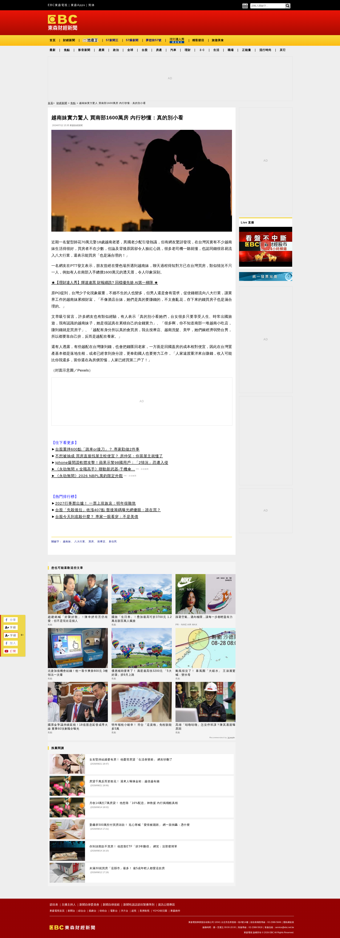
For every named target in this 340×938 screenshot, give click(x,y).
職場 (231, 49)
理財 (188, 49)
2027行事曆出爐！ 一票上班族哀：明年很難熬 (95, 503)
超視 (133, 910)
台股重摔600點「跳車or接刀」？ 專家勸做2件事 (97, 449)
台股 (145, 49)
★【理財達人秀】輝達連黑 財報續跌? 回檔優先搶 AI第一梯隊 (102, 282)
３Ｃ (202, 49)
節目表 (54, 904)
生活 (216, 49)
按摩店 (101, 541)
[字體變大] (11, 628)
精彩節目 (198, 40)
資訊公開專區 (166, 904)
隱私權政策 (288, 922)
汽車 (173, 49)
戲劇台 (92, 910)
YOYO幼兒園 (160, 910)
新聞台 (71, 910)
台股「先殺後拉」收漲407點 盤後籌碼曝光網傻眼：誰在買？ (108, 510)
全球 (130, 49)
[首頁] (62, 22)
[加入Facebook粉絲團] (11, 644)
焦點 (67, 49)
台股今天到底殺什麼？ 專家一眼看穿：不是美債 (96, 516)
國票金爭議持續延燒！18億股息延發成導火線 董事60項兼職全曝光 (78, 726)
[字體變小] (11, 637)
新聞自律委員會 (89, 904)
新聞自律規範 (111, 904)
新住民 (113, 541)
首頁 (53, 40)
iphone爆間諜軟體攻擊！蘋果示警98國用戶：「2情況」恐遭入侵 (111, 462)
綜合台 (82, 910)
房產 (159, 49)
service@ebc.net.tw (284, 927)
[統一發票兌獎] (265, 279)
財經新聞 (69, 40)
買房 (91, 541)
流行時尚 (265, 49)
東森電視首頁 (57, 910)
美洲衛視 (144, 910)
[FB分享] (11, 621)
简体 (91, 5)
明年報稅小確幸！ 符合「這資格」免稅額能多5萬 (142, 726)
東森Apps (78, 5)
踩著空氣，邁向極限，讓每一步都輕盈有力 (204, 616)
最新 (53, 49)
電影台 (114, 910)
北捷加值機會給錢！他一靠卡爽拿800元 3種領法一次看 (78, 672)
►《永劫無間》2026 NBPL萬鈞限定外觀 (87, 476)
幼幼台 (103, 910)
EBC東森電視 (58, 5)
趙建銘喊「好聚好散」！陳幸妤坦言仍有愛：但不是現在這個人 (78, 618)
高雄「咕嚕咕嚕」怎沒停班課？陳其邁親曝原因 (205, 726)
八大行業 (79, 541)
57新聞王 (112, 40)
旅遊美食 (218, 40)
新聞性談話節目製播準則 (138, 904)
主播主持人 (69, 904)
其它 (283, 49)
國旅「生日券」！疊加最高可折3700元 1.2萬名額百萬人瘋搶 (142, 618)
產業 (102, 49)
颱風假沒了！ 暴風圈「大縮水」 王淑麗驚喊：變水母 (205, 672)
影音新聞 (84, 49)
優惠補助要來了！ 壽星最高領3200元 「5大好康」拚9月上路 (142, 672)
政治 (116, 49)
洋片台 (124, 910)
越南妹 (67, 541)
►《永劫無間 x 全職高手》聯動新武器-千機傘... (93, 469)
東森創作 (175, 910)
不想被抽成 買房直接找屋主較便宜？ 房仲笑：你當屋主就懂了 (109, 456)
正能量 (246, 49)
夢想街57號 (154, 40)
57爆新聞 (132, 40)
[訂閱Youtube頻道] (11, 652)
